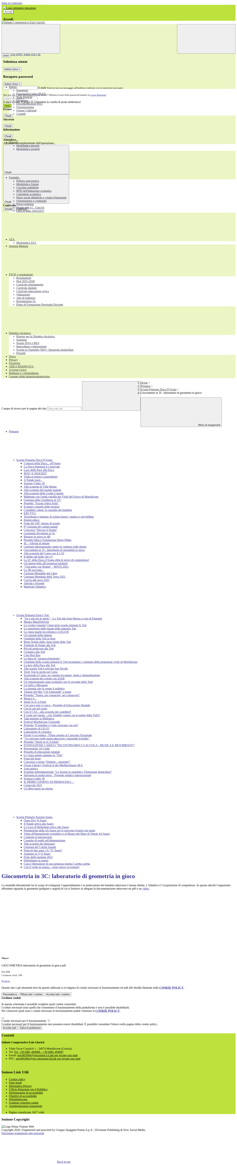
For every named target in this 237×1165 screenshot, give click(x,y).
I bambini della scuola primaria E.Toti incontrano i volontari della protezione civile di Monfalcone (80, 661)
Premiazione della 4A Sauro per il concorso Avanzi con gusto (59, 830)
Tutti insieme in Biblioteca (39, 718)
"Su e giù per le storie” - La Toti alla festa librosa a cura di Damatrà (63, 618)
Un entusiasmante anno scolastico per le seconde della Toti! (58, 681)
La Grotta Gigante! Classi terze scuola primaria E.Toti (55, 625)
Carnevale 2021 (33, 785)
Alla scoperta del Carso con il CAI (44, 553)
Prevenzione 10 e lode (37, 748)
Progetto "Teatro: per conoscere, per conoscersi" (52, 695)
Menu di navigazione (209, 425)
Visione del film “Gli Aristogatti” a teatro (47, 691)
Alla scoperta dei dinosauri (39, 843)
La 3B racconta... (34, 570)
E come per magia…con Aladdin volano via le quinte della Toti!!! (62, 715)
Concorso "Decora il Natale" (40, 530)
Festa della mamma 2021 (38, 857)
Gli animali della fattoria (38, 635)
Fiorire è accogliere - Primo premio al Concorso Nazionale (58, 735)
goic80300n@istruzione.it (47, 1055)
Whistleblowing (18, 1099)
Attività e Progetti (34, 583)
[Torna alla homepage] (118, 22)
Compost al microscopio (38, 837)
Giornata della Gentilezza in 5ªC (42, 500)
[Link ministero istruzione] (19, 8)
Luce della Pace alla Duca (39, 470)
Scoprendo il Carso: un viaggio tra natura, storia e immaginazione (62, 675)
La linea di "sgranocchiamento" (42, 658)
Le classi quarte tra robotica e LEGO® (46, 631)
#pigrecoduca (31, 520)
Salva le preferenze (30, 1027)
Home (144, 382)
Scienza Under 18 (34, 778)
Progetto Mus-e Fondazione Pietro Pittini (47, 540)
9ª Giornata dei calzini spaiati (41, 526)
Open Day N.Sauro (35, 820)
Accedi (8, 11)
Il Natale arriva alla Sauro (39, 823)
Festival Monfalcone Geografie (42, 721)
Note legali (15, 1082)
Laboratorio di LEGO (36, 728)
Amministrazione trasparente (25, 1106)
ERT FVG (30, 513)
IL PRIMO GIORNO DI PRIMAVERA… (49, 781)
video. (146, 888)
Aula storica (31, 768)
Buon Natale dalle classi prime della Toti (47, 641)
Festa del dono (32, 758)
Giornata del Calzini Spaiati (40, 847)
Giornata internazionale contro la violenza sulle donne (55, 546)
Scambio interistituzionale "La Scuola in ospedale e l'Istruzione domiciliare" (68, 771)
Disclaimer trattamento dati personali (22, 1133)
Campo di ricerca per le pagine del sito (23, 408)
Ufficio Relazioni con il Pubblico (28, 1089)
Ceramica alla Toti (34, 651)
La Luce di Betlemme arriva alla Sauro (46, 827)
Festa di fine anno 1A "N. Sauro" (43, 850)
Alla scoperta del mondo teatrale (42, 490)
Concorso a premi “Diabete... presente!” (47, 761)
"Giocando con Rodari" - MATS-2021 (46, 566)
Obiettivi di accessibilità (23, 1096)
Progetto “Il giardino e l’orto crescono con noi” (51, 725)
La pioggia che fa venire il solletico (44, 688)
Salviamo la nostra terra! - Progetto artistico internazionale (57, 775)
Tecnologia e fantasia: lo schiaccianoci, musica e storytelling (59, 516)
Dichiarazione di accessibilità (26, 1092)
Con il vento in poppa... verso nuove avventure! (51, 867)
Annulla (9, 209)
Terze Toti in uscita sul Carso (41, 671)
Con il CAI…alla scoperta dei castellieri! (47, 711)
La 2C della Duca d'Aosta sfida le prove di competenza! (56, 560)
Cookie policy (17, 1079)
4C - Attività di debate (36, 543)
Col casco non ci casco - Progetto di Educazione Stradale (57, 705)
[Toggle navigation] (30, 39)
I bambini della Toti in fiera (39, 638)
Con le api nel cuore (35, 708)
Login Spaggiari (98, 95)
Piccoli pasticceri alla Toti (39, 648)
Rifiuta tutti (32, 994)
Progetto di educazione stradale (42, 751)
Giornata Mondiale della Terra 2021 (45, 576)
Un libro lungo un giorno (38, 788)
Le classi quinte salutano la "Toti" (43, 755)
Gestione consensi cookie (24, 1102)
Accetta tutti (58, 994)
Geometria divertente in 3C (39, 533)
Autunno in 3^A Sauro (37, 853)
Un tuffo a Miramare (36, 685)
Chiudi (8, 115)
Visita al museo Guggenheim (40, 476)
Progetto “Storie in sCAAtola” (41, 741)
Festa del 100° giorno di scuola (42, 523)
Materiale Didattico (35, 586)
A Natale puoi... (33, 480)
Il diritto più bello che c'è (38, 556)
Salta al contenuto (11, 3)
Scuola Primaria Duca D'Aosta (158, 389)
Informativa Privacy (20, 1086)
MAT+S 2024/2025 (35, 473)
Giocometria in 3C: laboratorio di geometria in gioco (54, 550)
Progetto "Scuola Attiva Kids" (41, 503)
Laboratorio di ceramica (37, 731)
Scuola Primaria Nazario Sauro (34, 817)
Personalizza (10, 994)
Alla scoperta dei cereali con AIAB (44, 678)
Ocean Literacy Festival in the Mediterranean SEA (53, 765)
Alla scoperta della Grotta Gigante (44, 493)
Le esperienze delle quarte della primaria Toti (50, 628)
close (6, 55)
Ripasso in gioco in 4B (37, 536)
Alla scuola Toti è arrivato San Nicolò (46, 668)
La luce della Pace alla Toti (39, 665)
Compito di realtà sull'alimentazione (44, 840)
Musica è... (30, 698)
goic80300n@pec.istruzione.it (48, 1058)
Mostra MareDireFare (36, 621)
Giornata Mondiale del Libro (40, 573)
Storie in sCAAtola (35, 701)
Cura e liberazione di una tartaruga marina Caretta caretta (57, 863)
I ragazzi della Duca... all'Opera (42, 463)
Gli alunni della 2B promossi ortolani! (46, 563)
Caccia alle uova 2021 (37, 580)
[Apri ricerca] (206, 39)
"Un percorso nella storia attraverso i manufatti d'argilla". (57, 738)
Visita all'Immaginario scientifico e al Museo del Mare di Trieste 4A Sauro (67, 833)
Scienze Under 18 (34, 483)
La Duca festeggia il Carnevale (42, 466)
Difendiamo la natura (36, 860)
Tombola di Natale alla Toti (40, 645)
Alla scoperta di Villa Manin (40, 486)
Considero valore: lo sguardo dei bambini (48, 510)
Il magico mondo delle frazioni (41, 506)
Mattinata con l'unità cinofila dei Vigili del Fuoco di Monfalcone (61, 496)
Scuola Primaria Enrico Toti (32, 615)
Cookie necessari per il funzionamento (24, 1020)
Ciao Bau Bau (32, 655)
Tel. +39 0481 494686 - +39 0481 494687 (39, 1052)
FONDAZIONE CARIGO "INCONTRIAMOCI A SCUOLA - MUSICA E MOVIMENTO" (79, 745)
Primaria (145, 386)
